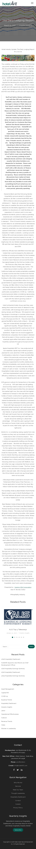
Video (3, 725)
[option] (18, 620)
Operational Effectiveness (10, 714)
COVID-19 (4, 696)
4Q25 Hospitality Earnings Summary (13, 676)
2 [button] (14, 637)
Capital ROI (5, 692)
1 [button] (12, 637)
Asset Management (7, 689)
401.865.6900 (20, 762)
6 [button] (23, 637)
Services (18, 786)
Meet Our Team (18, 790)
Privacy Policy (18, 807)
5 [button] (21, 637)
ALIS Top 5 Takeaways (18, 629)
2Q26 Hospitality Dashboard (10, 659)
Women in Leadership (8, 728)
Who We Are (18, 782)
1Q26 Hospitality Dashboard (10, 672)
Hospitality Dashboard (8, 703)
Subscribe (18, 830)
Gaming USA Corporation (23, 587)
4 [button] (19, 637)
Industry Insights (25, 25)
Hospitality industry (18, 594)
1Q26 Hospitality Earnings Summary (13, 668)
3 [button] (16, 637)
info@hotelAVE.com (20, 765)
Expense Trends (6, 700)
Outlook (4, 718)
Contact (18, 800)
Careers (18, 804)
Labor (3, 710)
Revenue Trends (6, 721)
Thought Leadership (18, 793)
